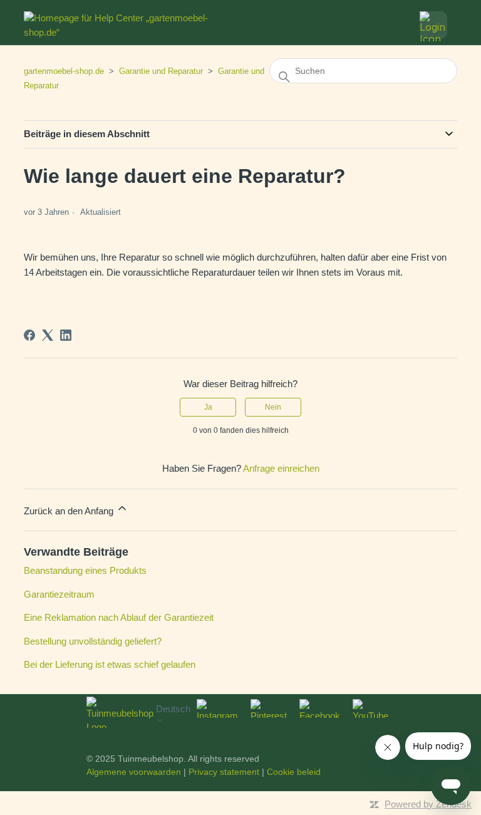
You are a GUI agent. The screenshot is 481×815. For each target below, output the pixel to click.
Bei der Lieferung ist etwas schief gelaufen (109, 664)
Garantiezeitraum (59, 594)
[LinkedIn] (65, 335)
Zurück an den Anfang (70, 511)
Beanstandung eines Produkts (85, 570)
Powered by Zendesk (428, 804)
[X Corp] (47, 335)
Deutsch (173, 708)
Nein (273, 407)
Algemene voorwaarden (133, 772)
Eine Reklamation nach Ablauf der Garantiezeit (119, 617)
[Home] (122, 25)
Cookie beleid (294, 772)
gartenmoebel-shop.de (64, 71)
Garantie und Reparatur (161, 71)
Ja (208, 407)
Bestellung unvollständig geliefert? (93, 641)
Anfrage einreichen (281, 468)
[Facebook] (29, 335)
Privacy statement (224, 772)
